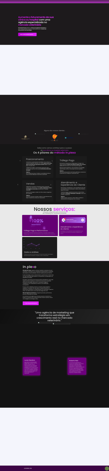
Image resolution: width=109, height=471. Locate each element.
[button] (19, 138)
